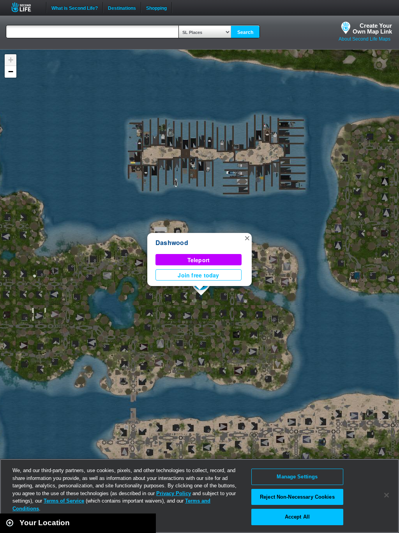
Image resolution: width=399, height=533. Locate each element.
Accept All (297, 517)
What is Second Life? (74, 7)
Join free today (198, 275)
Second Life (25, 7)
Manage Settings (297, 477)
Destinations (122, 7)
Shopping (156, 7)
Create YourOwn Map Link (372, 28)
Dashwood (171, 242)
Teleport (198, 260)
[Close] (386, 495)
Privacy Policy (173, 493)
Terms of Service (64, 501)
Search (245, 32)
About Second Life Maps (364, 39)
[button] (247, 237)
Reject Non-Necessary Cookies (297, 497)
